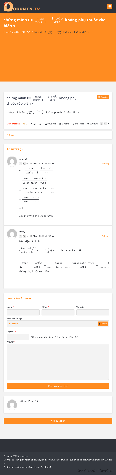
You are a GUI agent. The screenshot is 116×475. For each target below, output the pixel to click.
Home (6, 32)
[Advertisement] (58, 60)
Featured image (14, 318)
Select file (13, 324)
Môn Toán (26, 32)
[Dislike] (105, 123)
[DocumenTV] (22, 6)
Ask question (58, 420)
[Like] (101, 123)
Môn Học (16, 32)
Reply (106, 163)
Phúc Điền (51, 123)
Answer (11, 341)
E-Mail (45, 307)
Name (10, 307)
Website (80, 307)
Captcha (11, 331)
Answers (79, 123)
